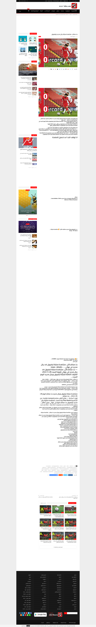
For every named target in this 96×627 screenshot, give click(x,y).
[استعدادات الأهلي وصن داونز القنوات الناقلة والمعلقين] (70, 536)
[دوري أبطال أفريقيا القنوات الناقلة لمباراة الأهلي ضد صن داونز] (58, 523)
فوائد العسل (27, 190)
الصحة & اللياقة (59, 583)
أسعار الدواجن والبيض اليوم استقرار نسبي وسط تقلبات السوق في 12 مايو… (25, 93)
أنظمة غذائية (59, 575)
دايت (60, 604)
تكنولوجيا (68, 11)
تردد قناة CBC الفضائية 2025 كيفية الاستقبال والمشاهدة (25, 163)
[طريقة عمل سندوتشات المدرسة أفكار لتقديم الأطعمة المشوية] (34, 241)
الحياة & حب (47, 11)
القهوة (60, 594)
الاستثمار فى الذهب (43, 577)
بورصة (45, 596)
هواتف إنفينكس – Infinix (26, 592)
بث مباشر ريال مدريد (48, 466)
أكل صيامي (74, 581)
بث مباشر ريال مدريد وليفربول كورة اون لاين (72, 467)
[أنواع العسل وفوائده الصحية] (27, 202)
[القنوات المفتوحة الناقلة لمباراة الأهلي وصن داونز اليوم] (45, 536)
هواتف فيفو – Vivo (27, 600)
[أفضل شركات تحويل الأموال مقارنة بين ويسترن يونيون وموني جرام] (32, 49)
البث (74, 466)
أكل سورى (74, 579)
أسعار (27, 68)
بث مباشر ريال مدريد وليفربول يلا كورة (61, 467)
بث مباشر (61, 466)
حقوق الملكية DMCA (56, 1)
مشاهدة (76, 473)
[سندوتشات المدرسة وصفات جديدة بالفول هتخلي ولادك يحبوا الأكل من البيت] (34, 236)
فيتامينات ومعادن (43, 609)
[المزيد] (28, 10)
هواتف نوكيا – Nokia (27, 602)
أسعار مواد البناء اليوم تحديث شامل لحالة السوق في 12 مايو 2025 (28, 71)
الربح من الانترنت (43, 575)
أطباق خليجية (74, 585)
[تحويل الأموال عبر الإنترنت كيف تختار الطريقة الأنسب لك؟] (32, 39)
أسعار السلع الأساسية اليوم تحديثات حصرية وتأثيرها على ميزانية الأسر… (26, 78)
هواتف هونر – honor (27, 606)
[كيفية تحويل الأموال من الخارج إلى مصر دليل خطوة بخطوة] (23, 49)
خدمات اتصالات (43, 589)
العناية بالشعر (59, 589)
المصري (65, 466)
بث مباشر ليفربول (44, 467)
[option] (28, 202)
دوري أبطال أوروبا (54, 470)
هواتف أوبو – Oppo (27, 589)
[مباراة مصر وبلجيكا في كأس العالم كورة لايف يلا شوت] (70, 509)
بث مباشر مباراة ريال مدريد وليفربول (73, 470)
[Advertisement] (39, 5)
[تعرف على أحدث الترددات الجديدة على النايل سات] (34, 154)
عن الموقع (61, 1)
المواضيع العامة (34, 11)
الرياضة (40, 36)
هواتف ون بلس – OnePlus (26, 609)
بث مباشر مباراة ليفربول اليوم (64, 470)
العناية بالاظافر (59, 585)
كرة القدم (46, 470)
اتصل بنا (46, 1)
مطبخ (58, 11)
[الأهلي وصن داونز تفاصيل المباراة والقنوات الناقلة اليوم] (45, 509)
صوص (75, 594)
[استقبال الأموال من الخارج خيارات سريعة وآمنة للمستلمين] (23, 39)
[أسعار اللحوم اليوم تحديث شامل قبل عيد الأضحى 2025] (34, 83)
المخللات (74, 587)
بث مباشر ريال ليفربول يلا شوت (55, 466)
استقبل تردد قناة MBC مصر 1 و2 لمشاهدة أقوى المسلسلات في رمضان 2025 (28, 150)
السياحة (60, 598)
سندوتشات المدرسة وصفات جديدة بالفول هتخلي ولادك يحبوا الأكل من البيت (25, 235)
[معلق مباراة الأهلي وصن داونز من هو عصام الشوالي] (58, 536)
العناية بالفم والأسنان (58, 592)
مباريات (41, 471)
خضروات (44, 604)
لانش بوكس (74, 604)
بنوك (45, 594)
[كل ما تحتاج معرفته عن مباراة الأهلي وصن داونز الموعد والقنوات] (45, 523)
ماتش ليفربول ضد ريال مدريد (68, 471)
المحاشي (74, 583)
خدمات (62, 11)
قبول (28, 626)
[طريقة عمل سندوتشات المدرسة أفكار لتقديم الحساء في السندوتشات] (34, 246)
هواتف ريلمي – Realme (26, 594)
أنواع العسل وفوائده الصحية (27, 212)
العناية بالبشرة (59, 587)
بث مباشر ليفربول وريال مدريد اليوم (54, 468)
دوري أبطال (58, 470)
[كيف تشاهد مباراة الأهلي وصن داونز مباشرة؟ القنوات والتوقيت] (70, 523)
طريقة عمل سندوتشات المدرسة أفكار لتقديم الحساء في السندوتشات (25, 246)
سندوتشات (74, 592)
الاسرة (60, 577)
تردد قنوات (35, 147)
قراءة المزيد (24, 625)
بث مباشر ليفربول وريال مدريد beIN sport (64, 468)
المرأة (41, 11)
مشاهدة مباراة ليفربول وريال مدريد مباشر (69, 473)
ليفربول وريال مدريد (74, 471)
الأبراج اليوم (27, 224)
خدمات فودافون (43, 585)
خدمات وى (44, 587)
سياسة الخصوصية (50, 1)
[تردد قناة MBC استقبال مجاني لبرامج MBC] (34, 159)
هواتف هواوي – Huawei (26, 604)
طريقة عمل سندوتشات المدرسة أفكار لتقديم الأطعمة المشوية (25, 241)
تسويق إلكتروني (28, 585)
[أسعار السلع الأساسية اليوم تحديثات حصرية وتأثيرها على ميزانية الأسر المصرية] (34, 79)
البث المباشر (71, 466)
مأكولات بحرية (74, 577)
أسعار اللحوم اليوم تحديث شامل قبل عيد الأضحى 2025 (25, 83)
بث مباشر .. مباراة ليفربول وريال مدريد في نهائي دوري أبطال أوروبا (68, 497)
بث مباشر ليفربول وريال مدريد (73, 468)
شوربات (75, 598)
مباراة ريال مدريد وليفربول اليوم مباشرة (58, 471)
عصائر (75, 602)
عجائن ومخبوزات (73, 600)
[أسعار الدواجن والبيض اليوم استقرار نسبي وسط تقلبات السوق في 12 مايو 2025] (34, 93)
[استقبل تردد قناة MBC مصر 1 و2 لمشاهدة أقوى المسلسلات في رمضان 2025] (28, 142)
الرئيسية (73, 11)
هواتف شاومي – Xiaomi (26, 598)
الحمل (60, 579)
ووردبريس (29, 581)
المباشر (68, 466)
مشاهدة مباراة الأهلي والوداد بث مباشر (46, 497)
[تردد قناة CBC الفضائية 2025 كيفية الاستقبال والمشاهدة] (34, 164)
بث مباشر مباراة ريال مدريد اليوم (45, 468)
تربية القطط (59, 602)
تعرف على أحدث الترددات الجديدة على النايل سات (25, 154)
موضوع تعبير (59, 609)
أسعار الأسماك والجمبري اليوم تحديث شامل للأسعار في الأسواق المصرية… (25, 88)
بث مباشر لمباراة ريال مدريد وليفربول (52, 467)
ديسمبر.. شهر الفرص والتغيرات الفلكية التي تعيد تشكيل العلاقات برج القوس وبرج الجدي (27, 227)
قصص (75, 609)
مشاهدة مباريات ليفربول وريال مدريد (58, 473)
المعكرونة (74, 589)
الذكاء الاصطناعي (28, 583)
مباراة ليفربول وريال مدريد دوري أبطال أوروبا (48, 471)
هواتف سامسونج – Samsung (26, 596)
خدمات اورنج (44, 583)
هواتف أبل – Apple (27, 587)
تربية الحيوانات (59, 600)
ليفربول (42, 470)
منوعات (53, 11)
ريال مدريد (49, 470)
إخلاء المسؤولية (66, 1)
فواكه (75, 606)
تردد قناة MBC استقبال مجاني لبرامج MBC (25, 158)
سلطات (75, 596)
